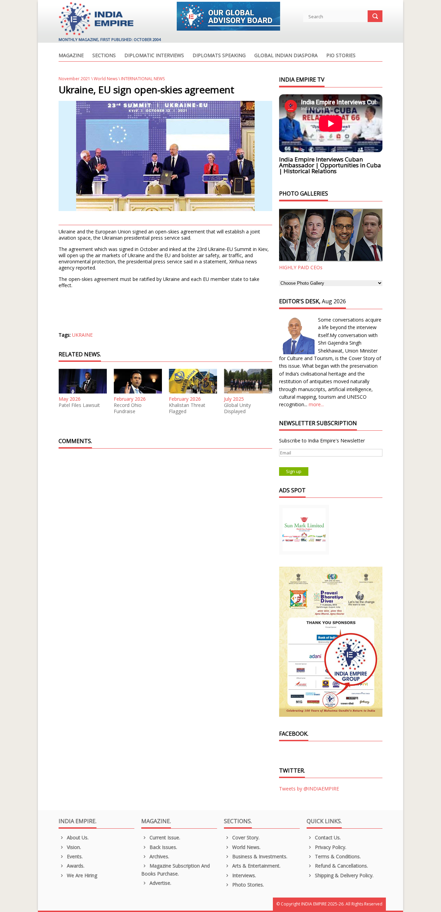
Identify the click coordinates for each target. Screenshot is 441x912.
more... (316, 404)
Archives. (158, 856)
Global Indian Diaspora (286, 56)
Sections (104, 56)
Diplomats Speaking (219, 56)
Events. (74, 856)
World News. (245, 847)
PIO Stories (341, 56)
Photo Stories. (247, 884)
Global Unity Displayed (237, 408)
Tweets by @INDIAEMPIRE (309, 788)
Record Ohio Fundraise (128, 408)
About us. (77, 837)
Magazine (71, 56)
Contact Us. (327, 837)
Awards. (74, 865)
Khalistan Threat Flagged (187, 408)
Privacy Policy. (330, 847)
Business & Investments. (259, 856)
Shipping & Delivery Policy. (343, 875)
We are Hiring (81, 875)
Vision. (73, 847)
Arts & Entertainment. (255, 865)
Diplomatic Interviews (154, 56)
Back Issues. (162, 847)
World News (105, 79)
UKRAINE (82, 335)
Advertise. (159, 883)
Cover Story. (245, 837)
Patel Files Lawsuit (79, 405)
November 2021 (74, 79)
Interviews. (243, 875)
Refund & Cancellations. (341, 865)
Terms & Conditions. (337, 856)
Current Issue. (164, 837)
